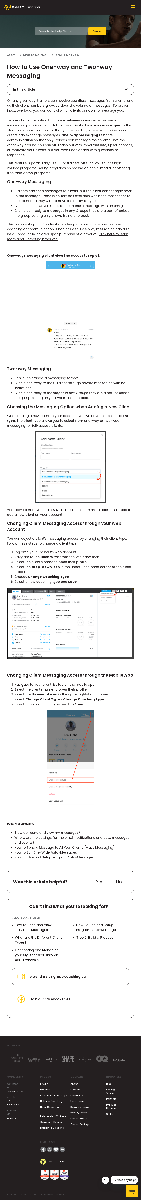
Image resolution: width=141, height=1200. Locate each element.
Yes (99, 882)
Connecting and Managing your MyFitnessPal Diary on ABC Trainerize (37, 955)
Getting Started (110, 1091)
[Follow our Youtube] (56, 1149)
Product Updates (111, 1106)
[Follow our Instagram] (50, 1149)
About (74, 1084)
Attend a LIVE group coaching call (59, 976)
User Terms (77, 1101)
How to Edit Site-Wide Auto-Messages (45, 852)
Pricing (44, 1084)
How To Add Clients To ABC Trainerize (45, 509)
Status (110, 1114)
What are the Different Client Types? (38, 940)
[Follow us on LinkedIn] (62, 1149)
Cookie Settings (79, 1124)
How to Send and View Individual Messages (33, 927)
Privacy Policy (78, 1112)
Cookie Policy (78, 1118)
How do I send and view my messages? (47, 832)
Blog (109, 1084)
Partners (111, 1099)
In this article (24, 89)
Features (45, 1089)
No (119, 882)
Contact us (76, 1095)
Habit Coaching (49, 1107)
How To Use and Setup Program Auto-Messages (54, 857)
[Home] (23, 7)
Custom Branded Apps (53, 1095)
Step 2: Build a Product (94, 937)
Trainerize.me (15, 1091)
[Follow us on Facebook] (43, 1149)
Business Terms (79, 1107)
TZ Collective (13, 1103)
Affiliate (11, 1118)
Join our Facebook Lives (50, 999)
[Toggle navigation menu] (133, 7)
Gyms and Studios (51, 1122)
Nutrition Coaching (51, 1101)
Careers (75, 1089)
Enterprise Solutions (52, 1128)
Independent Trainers (53, 1116)
